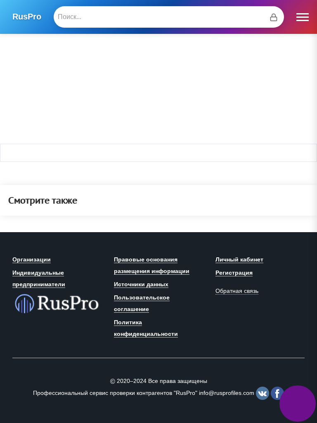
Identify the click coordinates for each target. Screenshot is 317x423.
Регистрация (234, 272)
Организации (31, 259)
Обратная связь (236, 291)
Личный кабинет (239, 259)
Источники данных (141, 284)
